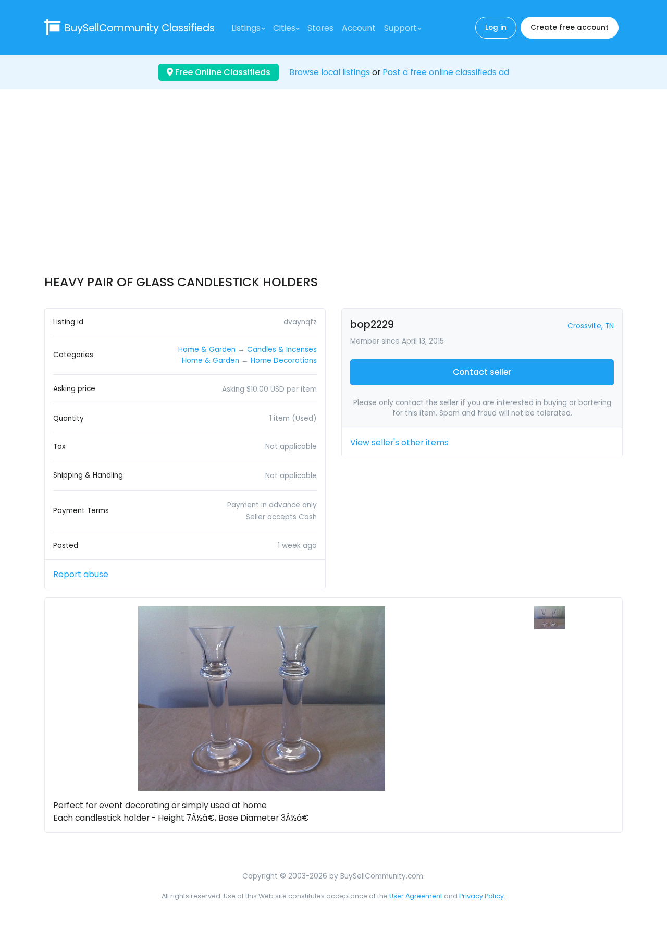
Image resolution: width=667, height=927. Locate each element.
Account (359, 27)
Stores (320, 27)
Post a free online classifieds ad (445, 72)
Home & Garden (207, 350)
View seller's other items (399, 442)
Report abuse (80, 574)
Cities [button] (284, 27)
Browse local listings (329, 72)
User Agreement (415, 896)
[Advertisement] (333, 191)
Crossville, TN (590, 326)
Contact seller (482, 372)
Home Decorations (284, 360)
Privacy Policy (481, 896)
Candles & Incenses (282, 350)
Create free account (569, 27)
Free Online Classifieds (221, 72)
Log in (496, 27)
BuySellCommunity (140, 28)
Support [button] (400, 27)
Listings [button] (246, 27)
